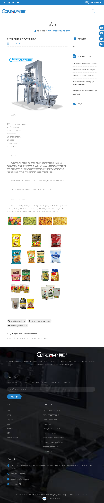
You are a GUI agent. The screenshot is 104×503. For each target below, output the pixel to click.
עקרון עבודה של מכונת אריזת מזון (85, 63)
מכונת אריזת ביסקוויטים (51, 428)
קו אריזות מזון (48, 424)
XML (9, 433)
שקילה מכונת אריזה (18, 321)
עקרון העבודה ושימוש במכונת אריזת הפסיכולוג (30, 338)
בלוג (74, 46)
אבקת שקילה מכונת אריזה (40, 321)
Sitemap (10, 428)
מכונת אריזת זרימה (50, 419)
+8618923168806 (18, 473)
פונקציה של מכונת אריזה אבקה (25, 333)
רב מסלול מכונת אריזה (51, 415)
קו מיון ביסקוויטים (49, 451)
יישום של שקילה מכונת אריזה (83, 75)
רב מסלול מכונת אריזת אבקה (53, 437)
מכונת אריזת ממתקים (51, 446)
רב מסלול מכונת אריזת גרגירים (54, 442)
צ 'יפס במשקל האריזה (19, 325)
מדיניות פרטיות (12, 437)
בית (38, 30)
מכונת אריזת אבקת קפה (51, 410)
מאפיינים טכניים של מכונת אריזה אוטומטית (85, 92)
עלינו (9, 415)
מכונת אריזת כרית (49, 433)
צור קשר (10, 419)
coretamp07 (16, 484)
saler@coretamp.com (20, 479)
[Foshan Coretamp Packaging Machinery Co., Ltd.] (14, 11)
